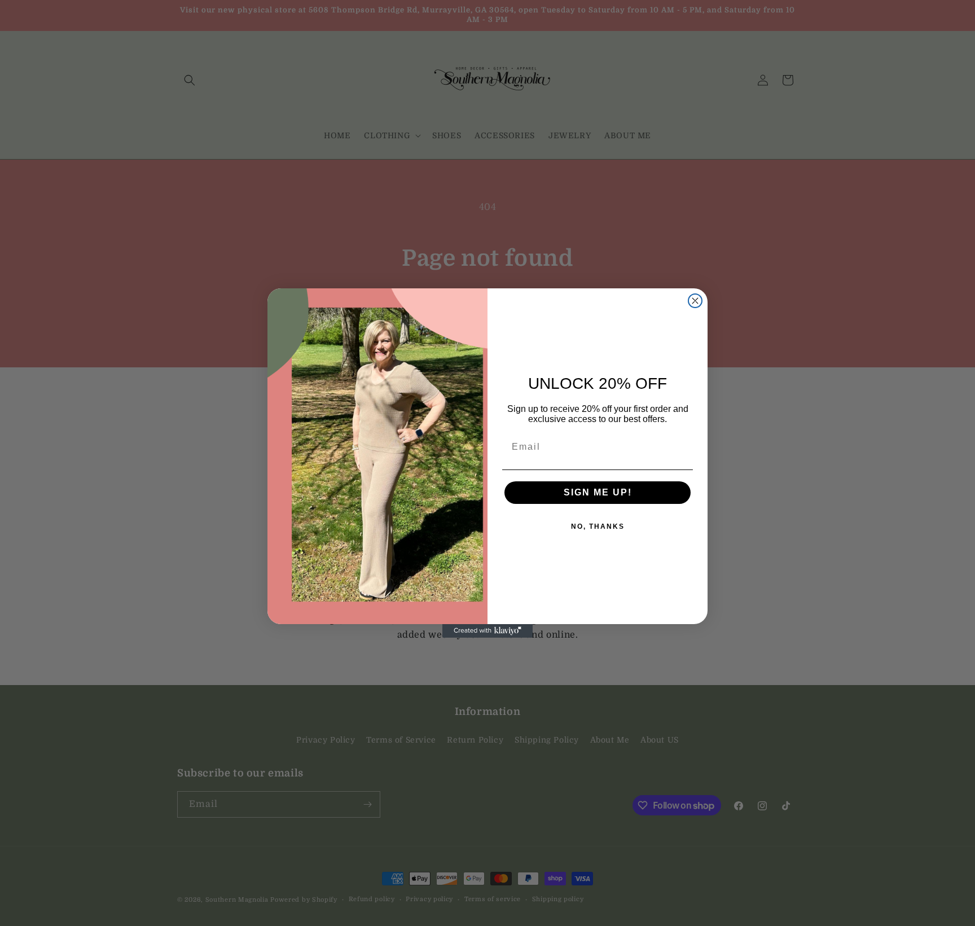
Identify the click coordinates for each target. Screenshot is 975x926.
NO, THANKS (598, 526)
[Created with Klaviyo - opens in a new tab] (487, 631)
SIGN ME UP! (598, 492)
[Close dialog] (695, 301)
